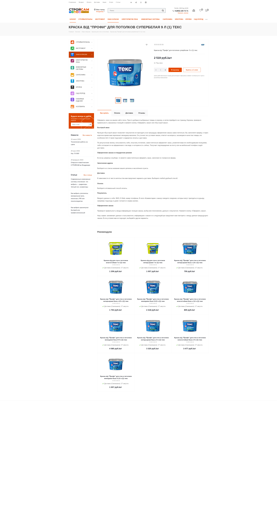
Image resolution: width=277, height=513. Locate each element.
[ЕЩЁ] (206, 19)
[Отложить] (146, 45)
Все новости (87, 135)
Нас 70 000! (75, 153)
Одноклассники (140, 2)
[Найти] (162, 10)
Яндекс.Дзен (145, 2)
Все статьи (88, 175)
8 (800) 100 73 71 (181, 11)
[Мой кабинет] (194, 10)
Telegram (136, 2)
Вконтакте (131, 2)
